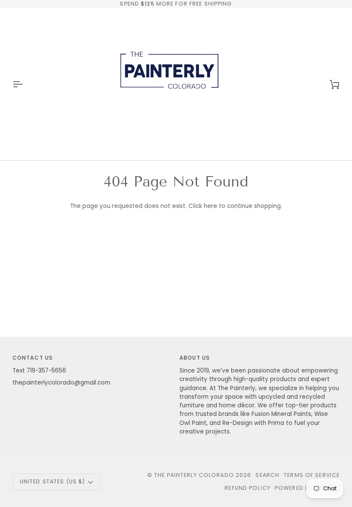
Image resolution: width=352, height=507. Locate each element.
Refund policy (247, 488)
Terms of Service (312, 475)
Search (267, 475)
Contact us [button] (32, 357)
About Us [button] (194, 357)
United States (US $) (52, 481)
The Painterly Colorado (194, 475)
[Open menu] (25, 84)
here (210, 206)
